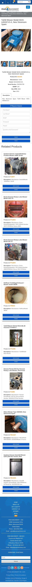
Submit (16, 137)
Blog (16, 513)
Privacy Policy (10, 575)
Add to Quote (16, 186)
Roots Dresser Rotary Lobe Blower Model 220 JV (15, 240)
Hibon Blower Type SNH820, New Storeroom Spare (15, 412)
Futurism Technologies (20, 580)
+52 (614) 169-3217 (18, 545)
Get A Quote (16, 506)
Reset (16, 140)
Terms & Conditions (20, 575)
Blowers (25, 12)
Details (16, 189)
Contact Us (16, 509)
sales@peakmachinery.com (18, 531)
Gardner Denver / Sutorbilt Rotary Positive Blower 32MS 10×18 (15, 154)
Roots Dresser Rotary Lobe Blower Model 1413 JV (15, 197)
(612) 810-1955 (18, 529)
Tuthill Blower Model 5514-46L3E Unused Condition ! (15, 326)
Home (3, 12)
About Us (16, 504)
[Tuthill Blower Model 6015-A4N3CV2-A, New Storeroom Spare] (16, 40)
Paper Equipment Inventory (14, 12)
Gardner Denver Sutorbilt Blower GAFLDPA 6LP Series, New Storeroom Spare (15, 455)
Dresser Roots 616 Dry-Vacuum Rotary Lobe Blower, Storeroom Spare (14, 369)
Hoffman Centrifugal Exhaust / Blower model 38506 (14, 283)
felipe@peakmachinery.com (18, 547)
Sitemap (16, 511)
